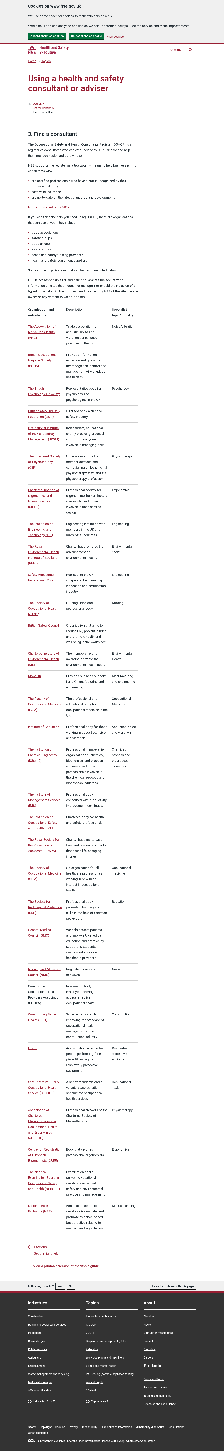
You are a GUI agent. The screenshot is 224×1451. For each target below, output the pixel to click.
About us (149, 1316)
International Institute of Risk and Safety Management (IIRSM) (43, 433)
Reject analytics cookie (86, 36)
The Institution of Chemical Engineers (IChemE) (42, 755)
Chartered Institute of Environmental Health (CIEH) (43, 659)
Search (32, 1427)
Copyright (46, 1427)
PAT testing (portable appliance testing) (110, 1374)
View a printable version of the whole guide (66, 1266)
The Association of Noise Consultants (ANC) (42, 332)
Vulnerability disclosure (149, 1427)
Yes (60, 1286)
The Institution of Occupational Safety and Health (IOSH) (42, 822)
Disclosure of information (116, 1427)
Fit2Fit (32, 1048)
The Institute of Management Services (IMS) (44, 800)
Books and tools (154, 1379)
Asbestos (92, 1349)
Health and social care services (47, 1324)
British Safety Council (43, 625)
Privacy (73, 1427)
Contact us (150, 1341)
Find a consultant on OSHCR (48, 207)
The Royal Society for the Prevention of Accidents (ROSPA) (43, 845)
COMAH (91, 1390)
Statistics (149, 1349)
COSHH (90, 1333)
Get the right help (43, 108)
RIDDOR (91, 1324)
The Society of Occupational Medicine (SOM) (44, 873)
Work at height (94, 1382)
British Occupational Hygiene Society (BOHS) (42, 360)
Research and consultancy (160, 1404)
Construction (35, 1316)
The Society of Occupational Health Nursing (42, 608)
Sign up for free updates (158, 1333)
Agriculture (34, 1357)
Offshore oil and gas (40, 1390)
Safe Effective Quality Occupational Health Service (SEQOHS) (43, 1087)
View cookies (115, 36)
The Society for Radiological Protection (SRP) (45, 907)
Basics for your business (101, 1316)
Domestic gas (36, 1341)
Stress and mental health (101, 1365)
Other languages (38, 1433)
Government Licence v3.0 (100, 1441)
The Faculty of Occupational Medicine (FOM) (44, 704)
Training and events (155, 1387)
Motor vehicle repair (40, 1382)
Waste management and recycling (48, 1374)
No (71, 1286)
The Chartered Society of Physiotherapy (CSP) (44, 461)
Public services (37, 1349)
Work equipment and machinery (105, 1357)
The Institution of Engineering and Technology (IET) (40, 529)
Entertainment (36, 1365)
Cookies (60, 1427)
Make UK (34, 676)
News (147, 1324)
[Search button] (190, 50)
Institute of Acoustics (43, 727)
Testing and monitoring (158, 1395)
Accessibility (89, 1427)
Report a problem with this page (173, 1286)
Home (32, 61)
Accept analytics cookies (47, 36)
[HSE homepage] (48, 50)
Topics (46, 61)
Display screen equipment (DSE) (106, 1341)
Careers (148, 1357)
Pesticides (34, 1333)
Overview (38, 103)
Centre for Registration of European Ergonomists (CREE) (44, 1155)
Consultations (176, 1427)
